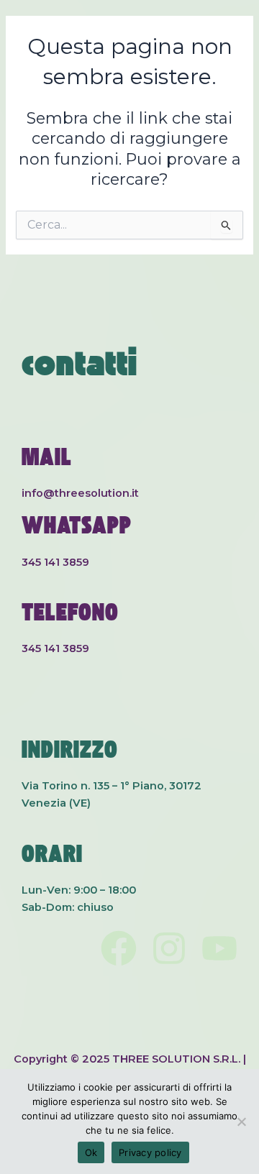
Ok (91, 1152)
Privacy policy (150, 1152)
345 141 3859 (55, 562)
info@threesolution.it (80, 493)
